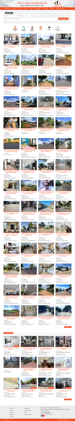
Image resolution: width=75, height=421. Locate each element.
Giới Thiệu (11, 410)
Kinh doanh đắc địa (64, 91)
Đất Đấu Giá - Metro (29, 394)
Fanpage (11, 416)
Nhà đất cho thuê (46, 279)
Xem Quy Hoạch (27, 414)
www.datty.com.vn (49, 414)
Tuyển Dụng (12, 414)
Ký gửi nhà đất (27, 410)
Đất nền (9, 70)
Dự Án (25, 412)
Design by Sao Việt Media (62, 419)
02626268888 (47, 412)
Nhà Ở (9, 133)
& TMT (69, 419)
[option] (16, 28)
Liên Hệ (11, 412)
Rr (11, 369)
